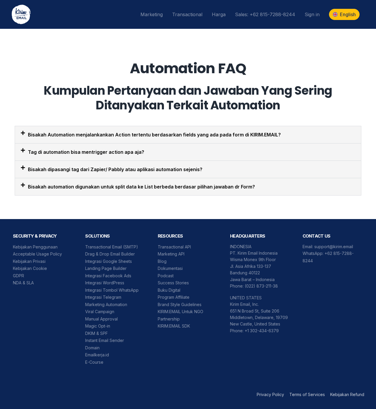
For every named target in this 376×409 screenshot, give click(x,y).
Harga (219, 14)
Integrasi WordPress (104, 282)
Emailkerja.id (97, 354)
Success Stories (173, 282)
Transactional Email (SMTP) (111, 246)
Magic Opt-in (97, 325)
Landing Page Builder (106, 268)
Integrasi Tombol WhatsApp (112, 290)
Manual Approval (101, 318)
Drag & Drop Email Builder (110, 253)
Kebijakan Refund (347, 394)
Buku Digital (169, 290)
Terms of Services (307, 394)
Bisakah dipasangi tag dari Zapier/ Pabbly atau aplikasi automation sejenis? (115, 169)
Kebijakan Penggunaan (35, 246)
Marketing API (171, 253)
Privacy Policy (270, 394)
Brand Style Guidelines (180, 304)
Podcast (166, 275)
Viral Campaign (99, 311)
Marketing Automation (106, 304)
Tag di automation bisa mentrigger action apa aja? (86, 152)
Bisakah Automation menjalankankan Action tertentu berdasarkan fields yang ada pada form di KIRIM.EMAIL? (154, 135)
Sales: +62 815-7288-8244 (265, 14)
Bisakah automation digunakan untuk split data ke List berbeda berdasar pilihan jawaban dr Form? (141, 187)
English (348, 14)
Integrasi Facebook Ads (108, 275)
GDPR (18, 275)
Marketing (151, 14)
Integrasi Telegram (103, 297)
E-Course (94, 362)
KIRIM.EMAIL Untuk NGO (180, 311)
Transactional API (174, 246)
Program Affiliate (173, 297)
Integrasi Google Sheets (108, 261)
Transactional (187, 14)
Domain (92, 347)
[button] (188, 134)
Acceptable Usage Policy (37, 253)
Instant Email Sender (104, 340)
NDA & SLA (23, 282)
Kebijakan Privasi (29, 261)
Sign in (312, 14)
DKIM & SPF (96, 333)
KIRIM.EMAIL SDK (174, 325)
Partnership (169, 318)
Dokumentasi (170, 268)
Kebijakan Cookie (30, 268)
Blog (162, 261)
